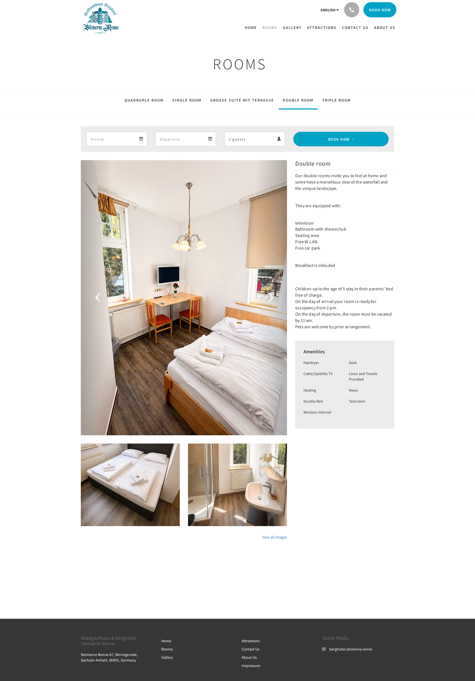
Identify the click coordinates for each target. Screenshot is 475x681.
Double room (298, 100)
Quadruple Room (144, 100)
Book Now (339, 139)
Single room (186, 100)
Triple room (336, 100)
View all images (274, 537)
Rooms (167, 649)
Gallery (167, 657)
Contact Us (250, 649)
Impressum (251, 665)
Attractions (251, 640)
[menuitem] (252, 27)
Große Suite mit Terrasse (242, 100)
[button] (96, 297)
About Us (249, 657)
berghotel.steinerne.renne (350, 649)
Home (166, 640)
